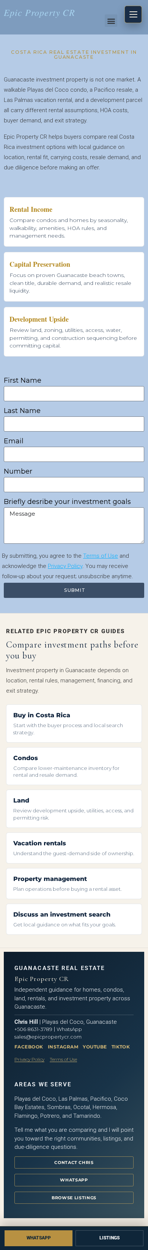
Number (18, 471)
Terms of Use (100, 555)
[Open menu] (133, 14)
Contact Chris (74, 1162)
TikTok (121, 1047)
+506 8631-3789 (33, 1029)
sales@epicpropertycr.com (48, 1037)
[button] (111, 20)
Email (14, 441)
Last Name (22, 411)
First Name (22, 380)
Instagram (63, 1047)
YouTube (95, 1047)
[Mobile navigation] (133, 14)
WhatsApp (69, 1029)
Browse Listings (74, 1197)
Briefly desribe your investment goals (67, 501)
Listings (109, 1238)
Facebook (28, 1047)
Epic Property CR (39, 12)
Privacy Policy (65, 566)
